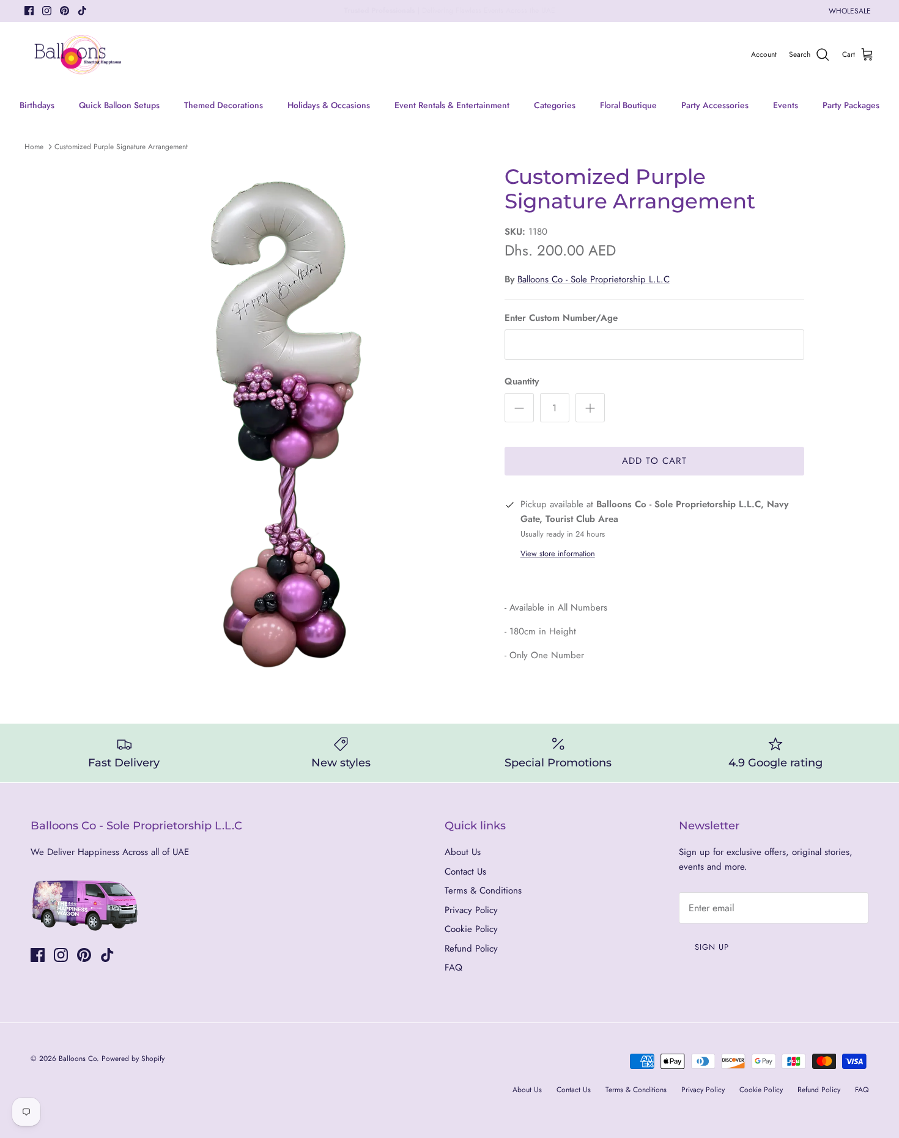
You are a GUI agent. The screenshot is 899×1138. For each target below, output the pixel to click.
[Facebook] (29, 10)
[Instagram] (46, 10)
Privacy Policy (471, 910)
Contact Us (465, 871)
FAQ (453, 967)
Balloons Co (78, 1058)
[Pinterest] (64, 10)
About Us (463, 852)
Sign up (712, 947)
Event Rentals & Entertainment (451, 105)
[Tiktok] (82, 10)
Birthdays (37, 105)
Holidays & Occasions (328, 105)
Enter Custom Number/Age (561, 318)
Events (785, 105)
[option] (286, 419)
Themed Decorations (223, 105)
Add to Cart (654, 461)
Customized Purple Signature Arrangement (121, 146)
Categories (554, 105)
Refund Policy (471, 948)
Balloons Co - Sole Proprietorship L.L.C (593, 279)
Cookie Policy (471, 929)
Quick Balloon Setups (119, 105)
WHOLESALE (850, 11)
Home (33, 146)
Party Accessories (715, 105)
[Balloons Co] (77, 55)
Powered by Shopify (133, 1058)
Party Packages (851, 105)
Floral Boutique (628, 105)
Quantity (522, 381)
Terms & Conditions (483, 890)
